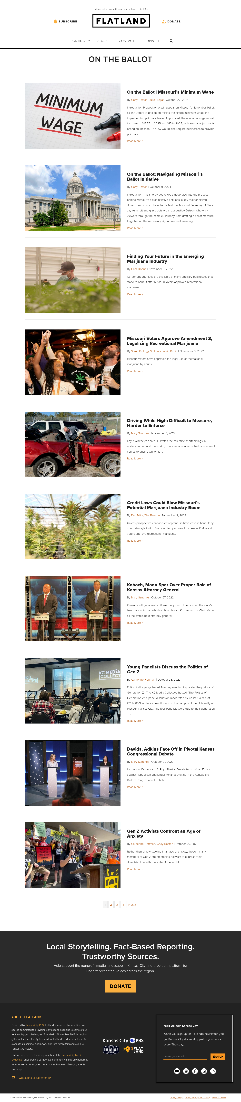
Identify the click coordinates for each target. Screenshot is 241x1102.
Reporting (76, 40)
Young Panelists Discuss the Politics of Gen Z (167, 669)
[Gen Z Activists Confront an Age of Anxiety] (72, 855)
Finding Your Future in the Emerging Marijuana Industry (165, 259)
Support (152, 40)
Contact (126, 40)
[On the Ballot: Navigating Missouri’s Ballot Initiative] (72, 198)
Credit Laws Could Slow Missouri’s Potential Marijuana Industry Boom (164, 505)
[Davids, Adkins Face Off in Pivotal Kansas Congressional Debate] (72, 773)
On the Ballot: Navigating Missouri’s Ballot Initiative (165, 176)
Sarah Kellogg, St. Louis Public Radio (154, 351)
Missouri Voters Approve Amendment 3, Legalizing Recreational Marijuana (169, 341)
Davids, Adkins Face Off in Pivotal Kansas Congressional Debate (171, 751)
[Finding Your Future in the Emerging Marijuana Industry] (72, 280)
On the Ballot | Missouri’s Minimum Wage (170, 92)
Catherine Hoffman (143, 679)
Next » (132, 904)
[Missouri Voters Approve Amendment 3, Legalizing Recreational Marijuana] (72, 362)
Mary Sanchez (140, 433)
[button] (88, 41)
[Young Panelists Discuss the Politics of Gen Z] (72, 691)
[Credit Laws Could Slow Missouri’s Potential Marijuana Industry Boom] (72, 526)
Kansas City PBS (35, 1025)
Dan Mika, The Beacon (145, 515)
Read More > (135, 141)
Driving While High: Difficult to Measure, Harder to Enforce (169, 423)
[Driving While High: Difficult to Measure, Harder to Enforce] (72, 444)
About (103, 40)
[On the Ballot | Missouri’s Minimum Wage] (72, 116)
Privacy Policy (191, 1097)
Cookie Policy (204, 1097)
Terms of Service (219, 1097)
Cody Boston (139, 100)
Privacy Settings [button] (176, 1097)
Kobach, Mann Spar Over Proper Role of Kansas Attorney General (169, 587)
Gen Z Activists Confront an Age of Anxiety (164, 833)
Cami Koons (138, 269)
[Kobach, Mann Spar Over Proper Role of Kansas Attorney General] (72, 608)
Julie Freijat (156, 100)
